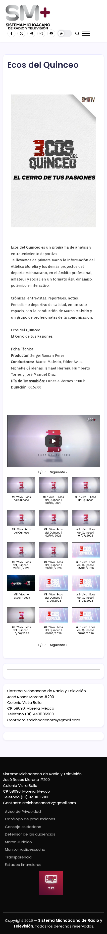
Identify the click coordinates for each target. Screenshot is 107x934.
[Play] (53, 441)
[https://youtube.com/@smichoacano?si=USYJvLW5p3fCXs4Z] (51, 33)
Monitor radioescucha (25, 849)
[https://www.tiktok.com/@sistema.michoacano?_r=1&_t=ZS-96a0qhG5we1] (31, 33)
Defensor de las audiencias (30, 834)
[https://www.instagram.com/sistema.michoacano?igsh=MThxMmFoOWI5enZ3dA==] (41, 33)
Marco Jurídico (18, 841)
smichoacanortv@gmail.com (53, 720)
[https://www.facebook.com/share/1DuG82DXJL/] (11, 33)
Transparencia (18, 857)
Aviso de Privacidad (23, 811)
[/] (21, 33)
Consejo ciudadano (23, 826)
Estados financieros (23, 864)
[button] (64, 33)
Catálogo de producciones (30, 819)
